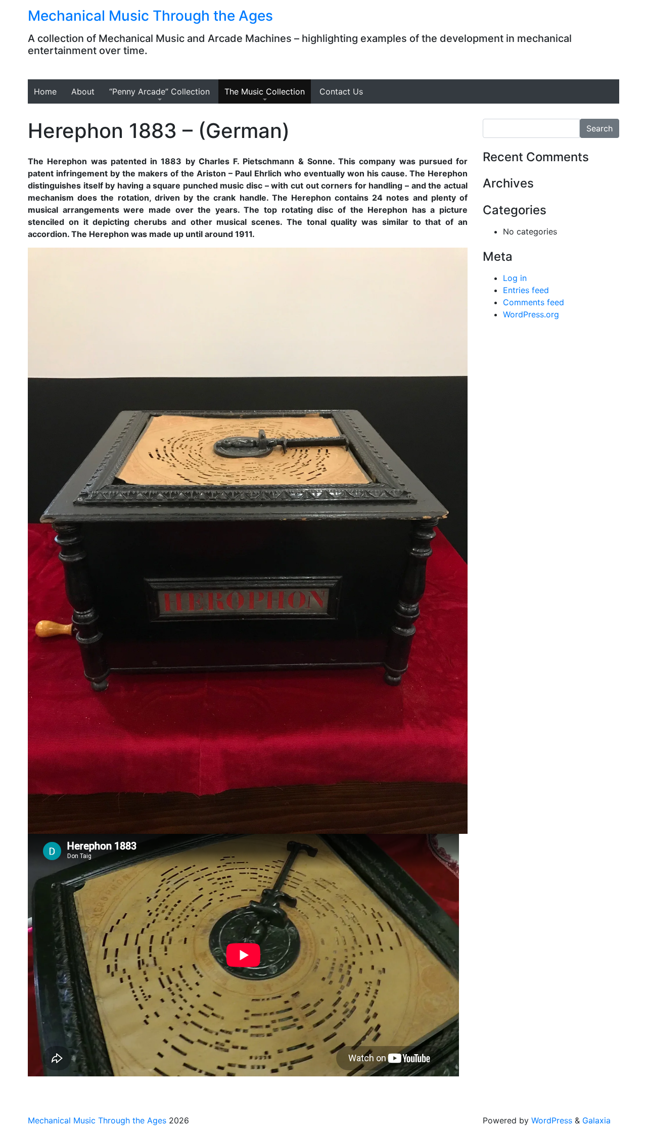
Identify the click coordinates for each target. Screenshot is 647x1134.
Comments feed (533, 302)
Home (45, 91)
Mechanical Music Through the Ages (150, 15)
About (83, 91)
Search (599, 128)
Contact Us (341, 91)
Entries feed (526, 290)
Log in (515, 278)
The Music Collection (264, 91)
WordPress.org (531, 314)
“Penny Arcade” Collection (159, 91)
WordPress (551, 1120)
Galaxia (596, 1120)
